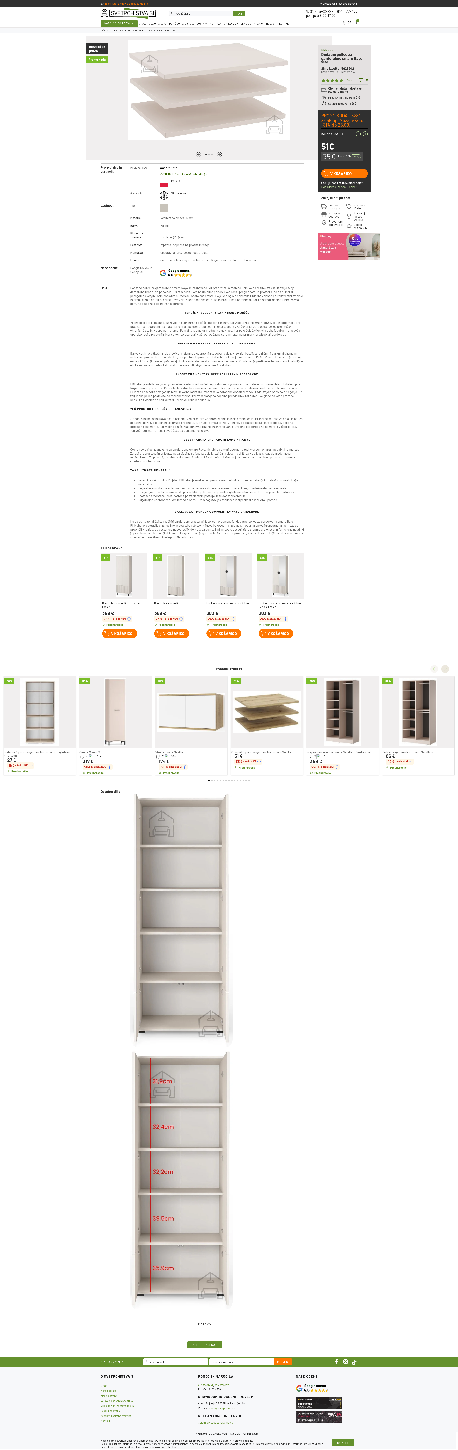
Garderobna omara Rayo (168, 602)
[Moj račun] (344, 23)
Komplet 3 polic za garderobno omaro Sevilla (261, 752)
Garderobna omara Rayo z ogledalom (227, 602)
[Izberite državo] (349, 23)
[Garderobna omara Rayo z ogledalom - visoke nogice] (280, 576)
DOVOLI (342, 1443)
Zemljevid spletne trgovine (116, 1415)
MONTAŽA (215, 23)
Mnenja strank (109, 1395)
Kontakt (105, 1420)
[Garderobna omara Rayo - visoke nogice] (124, 576)
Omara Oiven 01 (89, 752)
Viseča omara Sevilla (169, 752)
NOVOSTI (271, 23)
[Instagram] (345, 1361)
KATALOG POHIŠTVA (117, 23)
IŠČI (239, 13)
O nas (104, 1385)
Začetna (104, 30)
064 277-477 (346, 11)
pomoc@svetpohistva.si (222, 1408)
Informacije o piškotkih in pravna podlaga (228, 1440)
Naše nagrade (109, 1390)
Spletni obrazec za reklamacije (215, 1422)
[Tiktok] (354, 1361)
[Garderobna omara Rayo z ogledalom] (228, 576)
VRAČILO (246, 23)
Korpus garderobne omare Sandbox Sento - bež (338, 752)
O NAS (142, 23)
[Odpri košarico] (354, 23)
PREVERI (283, 1362)
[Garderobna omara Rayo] (176, 576)
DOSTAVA (202, 23)
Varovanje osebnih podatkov (117, 1400)
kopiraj (355, 156)
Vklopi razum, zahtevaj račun (117, 1405)
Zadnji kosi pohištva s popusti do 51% (127, 3)
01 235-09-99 (321, 11)
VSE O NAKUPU (158, 23)
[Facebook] (336, 1361)
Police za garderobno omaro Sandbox (407, 752)
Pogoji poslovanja (111, 1410)
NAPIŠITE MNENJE (205, 1344)
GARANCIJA (231, 23)
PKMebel (128, 30)
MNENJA (259, 23)
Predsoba (116, 30)
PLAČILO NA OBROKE (181, 23)
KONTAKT (284, 23)
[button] (198, 154)
